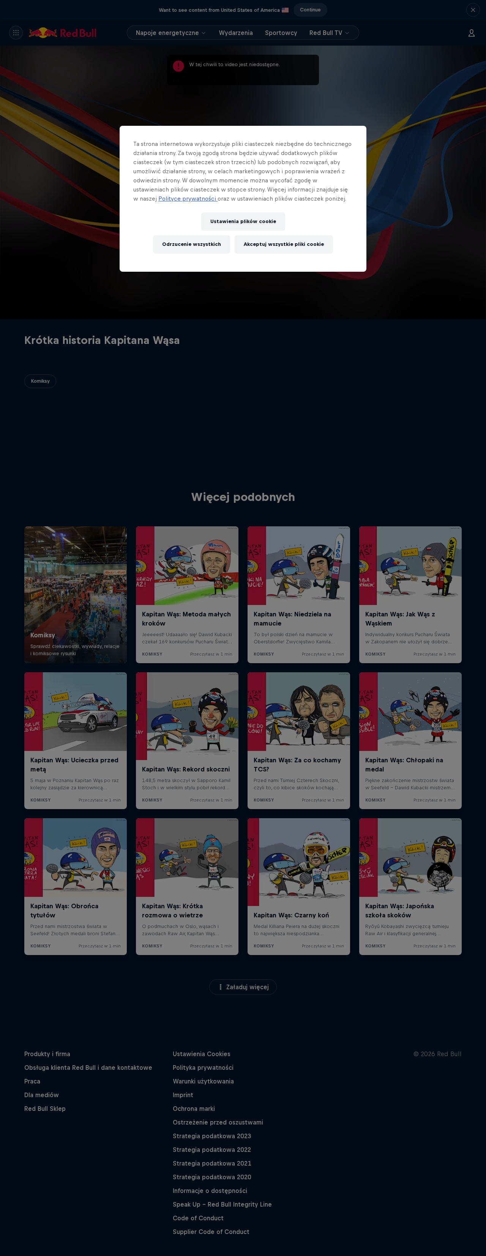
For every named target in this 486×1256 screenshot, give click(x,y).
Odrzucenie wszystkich (191, 244)
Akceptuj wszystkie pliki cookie (284, 244)
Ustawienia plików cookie (243, 221)
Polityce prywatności (188, 198)
